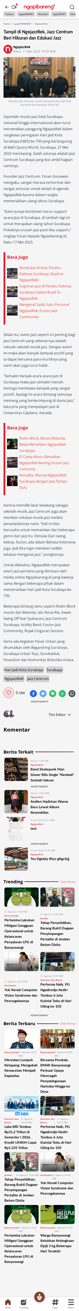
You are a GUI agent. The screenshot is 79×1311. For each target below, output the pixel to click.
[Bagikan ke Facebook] (34, 694)
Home (7, 23)
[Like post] (9, 692)
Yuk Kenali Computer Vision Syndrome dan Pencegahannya (21, 995)
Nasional (43, 14)
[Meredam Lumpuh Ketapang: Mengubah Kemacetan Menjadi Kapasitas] (21, 1039)
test (34, 828)
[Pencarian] (71, 7)
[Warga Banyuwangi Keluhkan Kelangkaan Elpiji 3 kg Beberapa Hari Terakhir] (57, 1214)
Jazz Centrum (38, 678)
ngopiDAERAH (26, 14)
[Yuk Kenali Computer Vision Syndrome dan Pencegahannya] (21, 964)
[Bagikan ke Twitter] (43, 694)
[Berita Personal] (39, 1297)
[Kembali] (7, 7)
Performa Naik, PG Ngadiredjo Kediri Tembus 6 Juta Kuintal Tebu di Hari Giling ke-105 (55, 995)
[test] (16, 828)
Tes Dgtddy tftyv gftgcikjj (50, 859)
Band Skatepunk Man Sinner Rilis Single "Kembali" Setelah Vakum (52, 775)
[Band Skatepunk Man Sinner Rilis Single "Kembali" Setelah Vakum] (16, 770)
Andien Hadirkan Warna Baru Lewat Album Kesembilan (49, 807)
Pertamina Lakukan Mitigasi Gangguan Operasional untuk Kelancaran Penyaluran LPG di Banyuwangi (19, 1249)
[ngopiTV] (14, 7)
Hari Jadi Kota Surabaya (23, 669)
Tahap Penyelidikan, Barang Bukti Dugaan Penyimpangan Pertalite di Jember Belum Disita (57, 934)
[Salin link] (71, 694)
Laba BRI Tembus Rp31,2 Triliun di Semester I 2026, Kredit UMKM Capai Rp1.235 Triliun (20, 1137)
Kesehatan (10, 985)
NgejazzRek (41, 23)
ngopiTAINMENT (22, 23)
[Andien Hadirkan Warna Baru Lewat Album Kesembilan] (16, 802)
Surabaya (54, 669)
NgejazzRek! (14, 678)
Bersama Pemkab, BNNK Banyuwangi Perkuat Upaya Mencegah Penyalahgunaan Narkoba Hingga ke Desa (55, 1075)
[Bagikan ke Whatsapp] (63, 694)
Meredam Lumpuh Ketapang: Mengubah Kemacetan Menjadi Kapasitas (21, 1068)
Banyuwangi (11, 915)
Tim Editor (57, 714)
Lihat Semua (67, 882)
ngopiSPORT (59, 14)
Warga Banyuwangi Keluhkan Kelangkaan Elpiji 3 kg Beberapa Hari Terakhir (57, 1243)
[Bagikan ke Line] (53, 694)
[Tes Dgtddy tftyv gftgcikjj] (16, 859)
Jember (44, 918)
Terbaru (9, 14)
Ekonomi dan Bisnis (51, 979)
